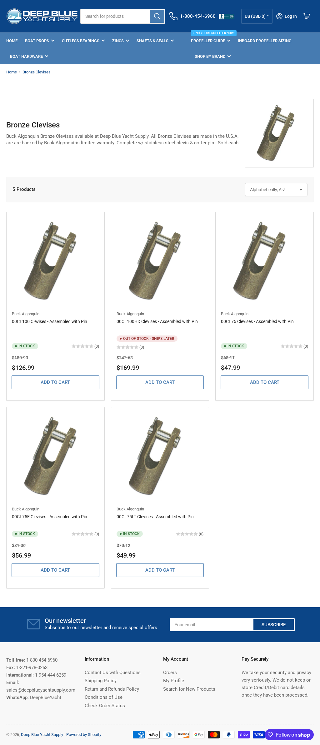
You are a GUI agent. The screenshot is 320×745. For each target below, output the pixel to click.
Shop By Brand (210, 56)
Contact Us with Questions (113, 672)
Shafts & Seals (152, 40)
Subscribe (274, 625)
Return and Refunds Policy (112, 689)
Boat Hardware (26, 56)
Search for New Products (189, 689)
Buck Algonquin (25, 313)
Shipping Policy (101, 680)
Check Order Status (105, 705)
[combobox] (122, 16)
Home (12, 40)
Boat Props (37, 40)
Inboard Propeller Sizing (265, 40)
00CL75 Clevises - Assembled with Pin (257, 321)
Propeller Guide (210, 38)
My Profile (173, 680)
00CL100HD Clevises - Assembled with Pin (157, 321)
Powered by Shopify (83, 734)
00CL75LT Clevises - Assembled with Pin (155, 516)
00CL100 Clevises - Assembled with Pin (49, 321)
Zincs (118, 40)
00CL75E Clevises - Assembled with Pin (49, 516)
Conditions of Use (103, 697)
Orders (170, 672)
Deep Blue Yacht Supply (42, 734)
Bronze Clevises (36, 72)
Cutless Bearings (80, 40)
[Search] (157, 16)
